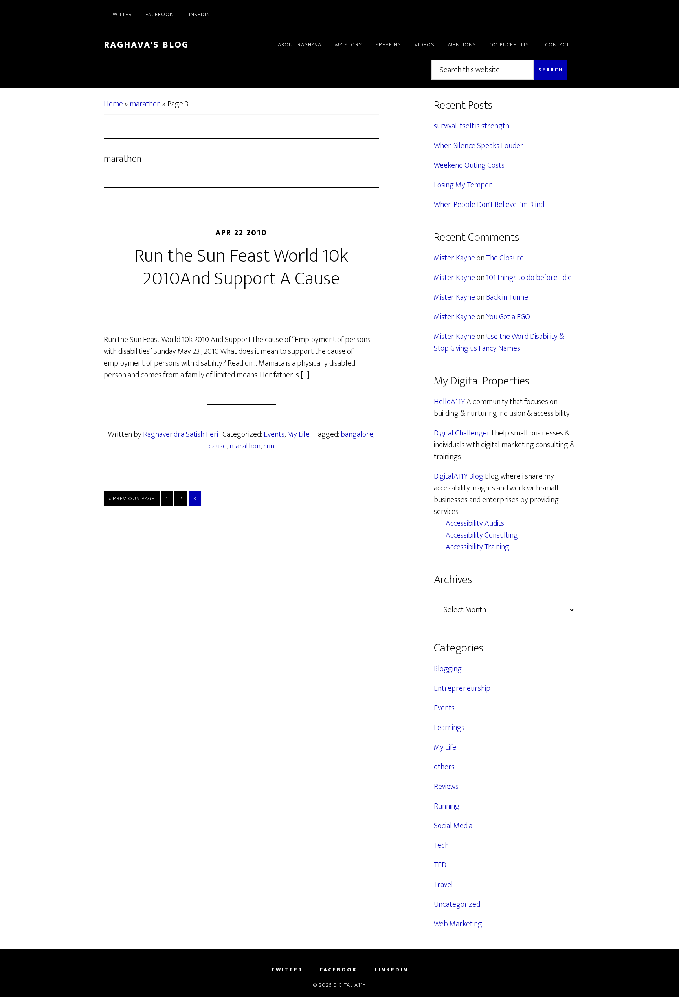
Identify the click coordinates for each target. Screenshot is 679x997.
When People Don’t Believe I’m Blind (489, 204)
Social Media (453, 825)
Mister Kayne (454, 258)
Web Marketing (458, 924)
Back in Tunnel (508, 297)
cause (218, 446)
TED (440, 865)
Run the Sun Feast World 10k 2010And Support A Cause (241, 267)
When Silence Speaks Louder (478, 145)
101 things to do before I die (529, 277)
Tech (441, 845)
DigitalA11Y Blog (458, 476)
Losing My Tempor (463, 185)
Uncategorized (457, 904)
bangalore (357, 434)
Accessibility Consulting (482, 535)
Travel (443, 884)
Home (113, 104)
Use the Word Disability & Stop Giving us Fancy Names (499, 342)
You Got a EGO (508, 317)
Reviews (446, 786)
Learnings (449, 727)
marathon (145, 104)
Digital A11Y (349, 985)
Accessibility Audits (475, 523)
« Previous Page (131, 500)
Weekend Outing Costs (469, 165)
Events (274, 434)
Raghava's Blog (146, 45)
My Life (298, 434)
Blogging (448, 668)
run (268, 446)
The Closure (505, 258)
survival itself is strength (471, 126)
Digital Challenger (462, 433)
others (444, 767)
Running (446, 806)
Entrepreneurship (462, 688)
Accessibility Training (477, 547)
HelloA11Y (449, 401)
